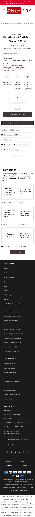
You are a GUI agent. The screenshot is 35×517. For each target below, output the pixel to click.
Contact (6, 377)
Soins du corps (8, 282)
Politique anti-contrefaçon (12, 325)
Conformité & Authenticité (12, 316)
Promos (6, 299)
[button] (4, 10)
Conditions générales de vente (14, 334)
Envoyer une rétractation (12, 394)
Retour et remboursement (12, 342)
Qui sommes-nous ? (10, 364)
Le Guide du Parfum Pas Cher (13, 304)
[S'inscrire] (27, 445)
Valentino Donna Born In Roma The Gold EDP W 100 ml (9, 191)
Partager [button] (18, 156)
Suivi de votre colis (10, 390)
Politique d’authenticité (11, 320)
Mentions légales (9, 368)
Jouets (6, 290)
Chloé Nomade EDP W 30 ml (9, 235)
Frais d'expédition (16, 48)
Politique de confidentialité (13, 338)
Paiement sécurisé (10, 372)
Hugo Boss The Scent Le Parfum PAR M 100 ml (9, 213)
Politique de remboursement (20, 481)
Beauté (7, 23)
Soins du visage (9, 277)
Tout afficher (17, 252)
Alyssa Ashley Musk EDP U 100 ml (25, 191)
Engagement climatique (11, 381)
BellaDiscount (10, 479)
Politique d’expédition (9, 487)
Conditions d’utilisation (27, 484)
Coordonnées (23, 490)
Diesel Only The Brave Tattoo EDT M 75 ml (25, 235)
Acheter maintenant (17, 114)
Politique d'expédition (10, 70)
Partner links (8, 399)
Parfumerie (7, 273)
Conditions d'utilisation (11, 351)
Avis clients (7, 386)
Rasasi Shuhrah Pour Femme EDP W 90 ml (25, 213)
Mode (5, 286)
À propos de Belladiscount (12, 329)
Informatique (8, 295)
